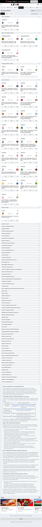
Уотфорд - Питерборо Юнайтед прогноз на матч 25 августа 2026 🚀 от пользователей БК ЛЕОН (28, 117)
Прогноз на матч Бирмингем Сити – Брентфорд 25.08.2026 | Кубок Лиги (8, 173)
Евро (20, 413)
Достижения (21, 508)
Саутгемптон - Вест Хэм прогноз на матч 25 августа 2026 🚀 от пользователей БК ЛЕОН (10, 145)
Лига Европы (21, 409)
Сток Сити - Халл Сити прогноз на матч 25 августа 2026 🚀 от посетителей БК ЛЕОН (9, 131)
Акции (19, 515)
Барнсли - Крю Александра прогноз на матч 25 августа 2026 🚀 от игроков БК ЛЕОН (28, 159)
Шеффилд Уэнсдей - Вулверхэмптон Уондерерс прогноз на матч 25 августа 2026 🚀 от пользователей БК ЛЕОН (28, 145)
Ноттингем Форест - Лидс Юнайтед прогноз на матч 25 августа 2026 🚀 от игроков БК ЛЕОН (9, 201)
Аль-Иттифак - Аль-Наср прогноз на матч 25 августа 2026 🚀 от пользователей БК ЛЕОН (27, 73)
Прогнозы (16, 515)
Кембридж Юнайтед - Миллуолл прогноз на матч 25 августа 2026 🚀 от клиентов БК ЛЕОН (9, 187)
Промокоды (30, 515)
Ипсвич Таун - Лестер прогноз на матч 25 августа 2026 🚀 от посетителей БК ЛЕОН (28, 89)
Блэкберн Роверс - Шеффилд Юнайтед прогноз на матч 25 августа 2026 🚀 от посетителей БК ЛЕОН (28, 173)
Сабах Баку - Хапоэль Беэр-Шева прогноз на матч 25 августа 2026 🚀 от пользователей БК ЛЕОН (9, 56)
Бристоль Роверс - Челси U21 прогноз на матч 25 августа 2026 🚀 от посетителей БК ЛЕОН (10, 26)
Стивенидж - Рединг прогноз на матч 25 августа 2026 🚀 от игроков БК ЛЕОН (9, 117)
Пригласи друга (5, 508)
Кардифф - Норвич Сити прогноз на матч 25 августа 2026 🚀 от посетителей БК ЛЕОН (29, 187)
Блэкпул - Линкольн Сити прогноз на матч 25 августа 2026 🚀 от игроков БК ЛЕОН (9, 103)
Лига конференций (28, 409)
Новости (11, 515)
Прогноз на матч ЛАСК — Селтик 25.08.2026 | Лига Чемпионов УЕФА (27, 42)
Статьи (22, 515)
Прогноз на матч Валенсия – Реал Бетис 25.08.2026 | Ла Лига (9, 217)
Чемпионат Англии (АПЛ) (19, 404)
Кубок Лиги (4, 110)
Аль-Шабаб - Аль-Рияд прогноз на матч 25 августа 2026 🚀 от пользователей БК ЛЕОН (10, 73)
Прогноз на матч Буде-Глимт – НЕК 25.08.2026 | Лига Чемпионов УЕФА (8, 42)
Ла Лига (3, 210)
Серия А (29, 404)
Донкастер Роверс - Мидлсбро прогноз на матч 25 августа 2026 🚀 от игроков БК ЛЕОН (9, 159)
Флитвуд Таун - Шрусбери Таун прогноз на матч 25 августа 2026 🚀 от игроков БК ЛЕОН (9, 89)
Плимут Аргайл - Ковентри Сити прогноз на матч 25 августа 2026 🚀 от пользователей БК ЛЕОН (28, 131)
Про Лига (3, 66)
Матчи (26, 515)
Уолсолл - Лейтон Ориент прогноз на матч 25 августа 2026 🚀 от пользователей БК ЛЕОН (28, 103)
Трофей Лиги (4, 19)
